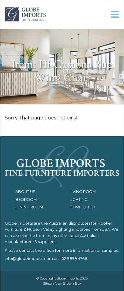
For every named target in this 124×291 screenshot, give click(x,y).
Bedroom (26, 199)
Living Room (83, 191)
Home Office (83, 207)
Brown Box (72, 283)
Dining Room (29, 207)
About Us (25, 191)
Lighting (79, 199)
